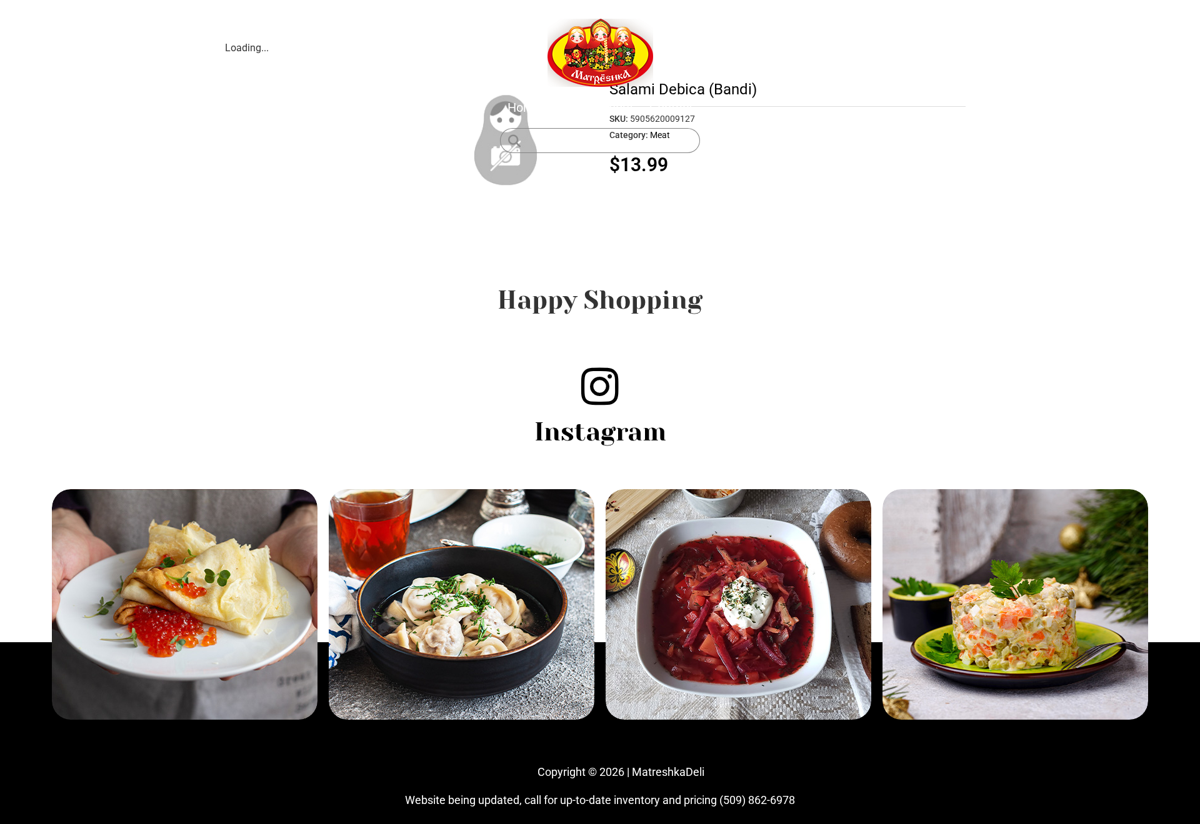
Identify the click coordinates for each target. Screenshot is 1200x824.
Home (524, 107)
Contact (671, 107)
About (617, 107)
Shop (571, 107)
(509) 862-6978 (757, 800)
